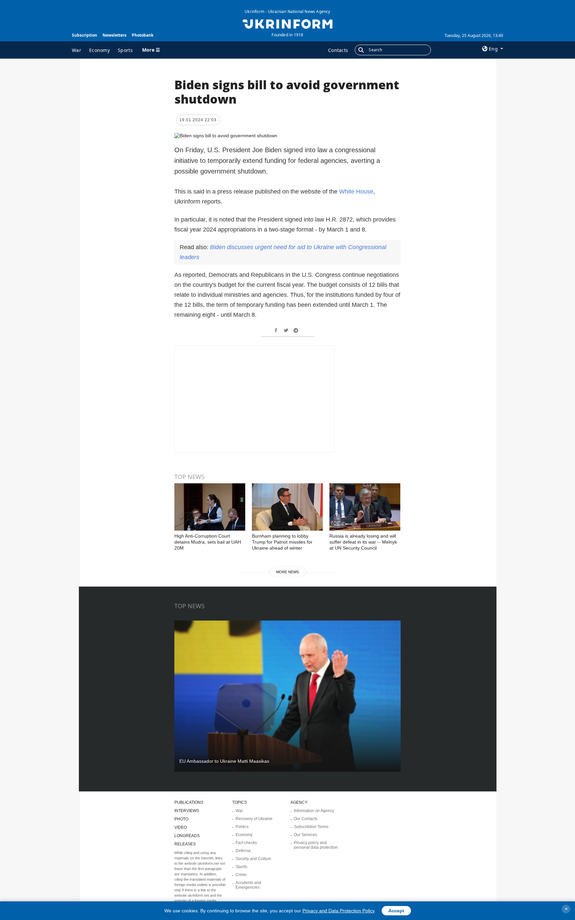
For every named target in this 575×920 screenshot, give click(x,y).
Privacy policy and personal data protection (316, 845)
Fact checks (246, 842)
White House (356, 191)
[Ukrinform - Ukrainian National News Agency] (287, 23)
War (76, 50)
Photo (181, 819)
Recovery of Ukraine (254, 818)
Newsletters (114, 35)
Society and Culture (253, 858)
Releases (185, 844)
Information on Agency (314, 810)
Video (180, 827)
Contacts (338, 50)
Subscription (84, 35)
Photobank (142, 35)
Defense (243, 850)
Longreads (187, 835)
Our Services (305, 834)
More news (287, 572)
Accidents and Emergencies (248, 885)
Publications (188, 802)
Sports (125, 50)
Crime (241, 874)
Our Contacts (305, 818)
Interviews (186, 810)
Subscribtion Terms (311, 826)
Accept (396, 910)
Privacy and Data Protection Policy (338, 910)
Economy (99, 50)
